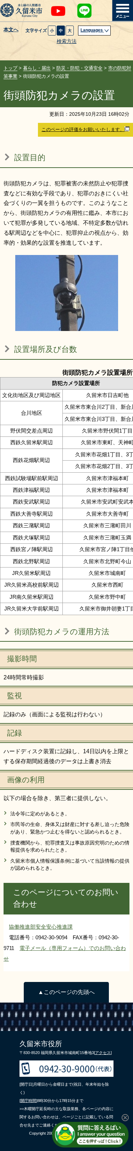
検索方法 (67, 41)
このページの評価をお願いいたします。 (82, 129)
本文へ (11, 29)
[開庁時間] (28, 1100)
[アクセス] (103, 1052)
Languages (92, 30)
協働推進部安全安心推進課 (41, 927)
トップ (10, 68)
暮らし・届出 (37, 68)
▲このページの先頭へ (66, 992)
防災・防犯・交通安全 (79, 68)
